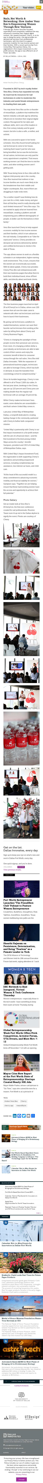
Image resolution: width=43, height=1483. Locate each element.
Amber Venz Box (11, 1101)
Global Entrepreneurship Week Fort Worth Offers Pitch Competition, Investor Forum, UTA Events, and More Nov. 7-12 (20, 1036)
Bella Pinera (11, 56)
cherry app (9, 1106)
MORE (38, 1213)
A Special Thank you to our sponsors (23, 1381)
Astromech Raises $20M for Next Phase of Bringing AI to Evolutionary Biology (25, 1139)
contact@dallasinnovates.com (13, 1445)
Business (6, 1452)
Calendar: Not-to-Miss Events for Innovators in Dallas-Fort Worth (21, 1197)
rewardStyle (21, 1106)
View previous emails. (12, 870)
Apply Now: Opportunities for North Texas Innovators (19, 1202)
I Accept (21, 1480)
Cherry (23, 1101)
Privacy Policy (21, 1475)
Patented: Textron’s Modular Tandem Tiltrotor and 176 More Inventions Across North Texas (20, 1208)
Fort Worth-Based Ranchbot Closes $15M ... (20, 1192)
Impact (24, 1452)
